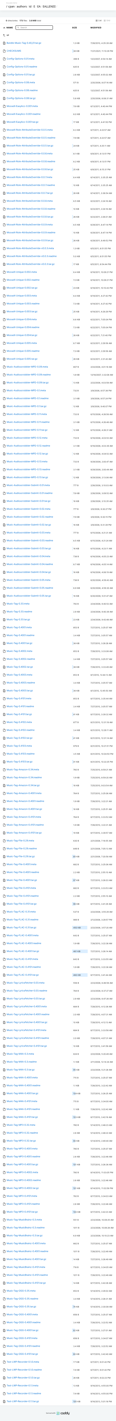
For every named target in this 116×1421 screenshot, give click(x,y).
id (30, 6)
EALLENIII (49, 6)
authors (22, 6)
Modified (96, 27)
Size (74, 27)
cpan (11, 6)
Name (10, 27)
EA (39, 6)
